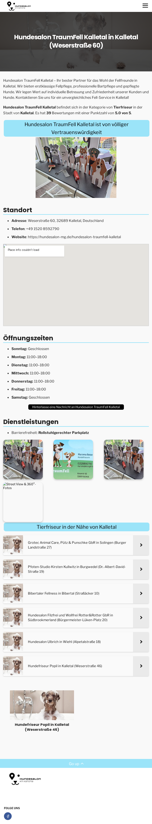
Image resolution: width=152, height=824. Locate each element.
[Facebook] (8, 816)
